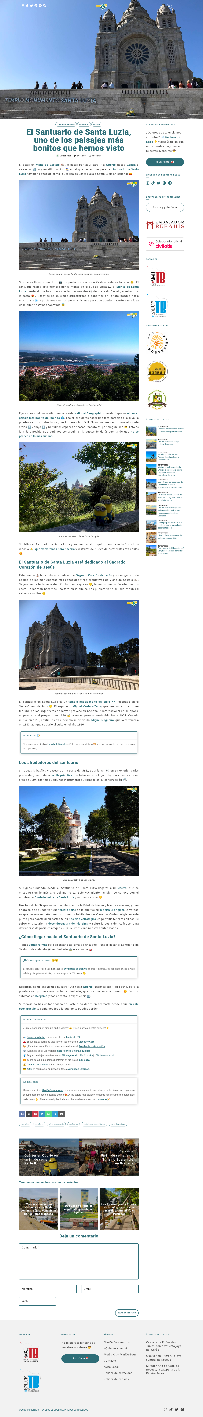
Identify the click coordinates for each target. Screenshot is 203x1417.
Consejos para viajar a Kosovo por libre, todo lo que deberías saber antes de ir (170, 525)
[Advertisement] (76, 1383)
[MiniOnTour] (101, 7)
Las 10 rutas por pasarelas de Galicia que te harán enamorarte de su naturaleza (170, 484)
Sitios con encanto (56, 1124)
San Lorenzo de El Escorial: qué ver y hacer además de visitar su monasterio (171, 551)
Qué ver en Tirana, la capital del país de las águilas (78, 1209)
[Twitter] (31, 6)
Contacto (110, 1361)
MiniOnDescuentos (117, 1342)
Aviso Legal (111, 1367)
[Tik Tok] (27, 6)
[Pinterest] (35, 6)
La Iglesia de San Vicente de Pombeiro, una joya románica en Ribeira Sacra (170, 497)
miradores (39, 1124)
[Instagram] (23, 6)
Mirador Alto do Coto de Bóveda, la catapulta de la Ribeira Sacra (168, 457)
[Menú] (169, 6)
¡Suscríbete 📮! (165, 162)
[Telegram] (40, 6)
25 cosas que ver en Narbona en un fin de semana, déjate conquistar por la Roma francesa (38, 1209)
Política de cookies (116, 1379)
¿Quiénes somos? (115, 1348)
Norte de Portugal (118, 1124)
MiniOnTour (65, 156)
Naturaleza (25, 1124)
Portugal (84, 124)
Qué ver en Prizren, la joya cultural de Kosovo (163, 1358)
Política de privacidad (118, 1373)
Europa (96, 124)
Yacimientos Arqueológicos (94, 1124)
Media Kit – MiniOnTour (120, 1355)
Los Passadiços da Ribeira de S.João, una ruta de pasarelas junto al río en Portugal (119, 1209)
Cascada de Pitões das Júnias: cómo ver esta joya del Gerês (163, 1346)
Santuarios (73, 1124)
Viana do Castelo (66, 124)
